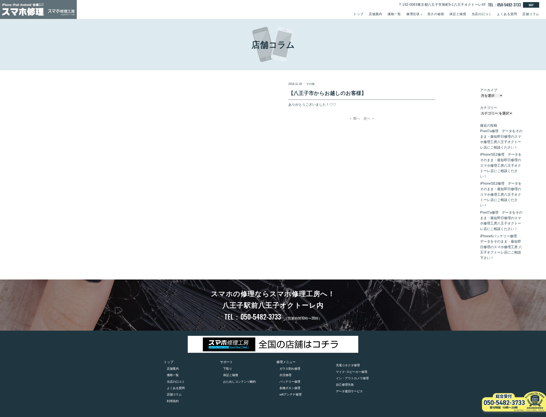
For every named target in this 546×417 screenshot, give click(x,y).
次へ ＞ (369, 118)
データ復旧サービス (349, 391)
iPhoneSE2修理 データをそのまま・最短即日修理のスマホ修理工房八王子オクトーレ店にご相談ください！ (500, 165)
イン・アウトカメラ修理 (352, 378)
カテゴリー (488, 108)
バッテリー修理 (289, 381)
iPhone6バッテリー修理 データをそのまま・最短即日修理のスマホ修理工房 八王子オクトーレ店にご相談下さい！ (501, 247)
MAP (531, 5)
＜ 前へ (354, 118)
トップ (358, 14)
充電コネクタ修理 (348, 365)
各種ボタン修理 (289, 388)
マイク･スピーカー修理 (351, 372)
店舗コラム (530, 14)
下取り (227, 368)
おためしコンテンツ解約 (239, 381)
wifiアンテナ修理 (290, 394)
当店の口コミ (482, 14)
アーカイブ (488, 90)
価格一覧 (394, 14)
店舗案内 (375, 14)
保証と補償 (457, 14)
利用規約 (173, 401)
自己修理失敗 (345, 384)
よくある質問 (507, 14)
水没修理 (285, 375)
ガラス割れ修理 (289, 368)
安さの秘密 (435, 14)
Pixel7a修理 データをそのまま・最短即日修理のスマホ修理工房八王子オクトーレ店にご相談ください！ (501, 139)
